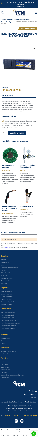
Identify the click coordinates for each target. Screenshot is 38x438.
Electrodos (9, 20)
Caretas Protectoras (6, 294)
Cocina (3, 343)
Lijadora (3, 362)
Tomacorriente (5, 281)
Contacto (33, 397)
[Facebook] (22, 421)
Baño (2, 341)
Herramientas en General (8, 312)
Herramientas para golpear (8, 325)
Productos (33, 391)
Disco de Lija (4, 364)
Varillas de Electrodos (21, 20)
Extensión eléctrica (6, 273)
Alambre (3, 259)
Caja (2, 265)
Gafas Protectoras (6, 299)
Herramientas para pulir (7, 315)
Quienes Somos (30, 394)
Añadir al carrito (17, 133)
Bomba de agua (5, 338)
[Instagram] (16, 421)
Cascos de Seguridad (7, 296)
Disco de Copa (5, 367)
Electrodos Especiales (8, 22)
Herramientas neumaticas (8, 320)
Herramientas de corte (7, 317)
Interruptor (4, 275)
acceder (7, 247)
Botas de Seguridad (6, 291)
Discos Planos (5, 377)
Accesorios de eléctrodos (8, 351)
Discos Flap (4, 372)
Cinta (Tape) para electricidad (9, 267)
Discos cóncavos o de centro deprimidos (12, 375)
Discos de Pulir (5, 370)
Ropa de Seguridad (6, 304)
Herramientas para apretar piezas (10, 323)
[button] (34, 48)
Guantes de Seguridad (7, 302)
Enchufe (3, 270)
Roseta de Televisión (7, 278)
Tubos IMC (4, 283)
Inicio (3, 20)
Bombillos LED (5, 262)
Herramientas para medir (8, 328)
